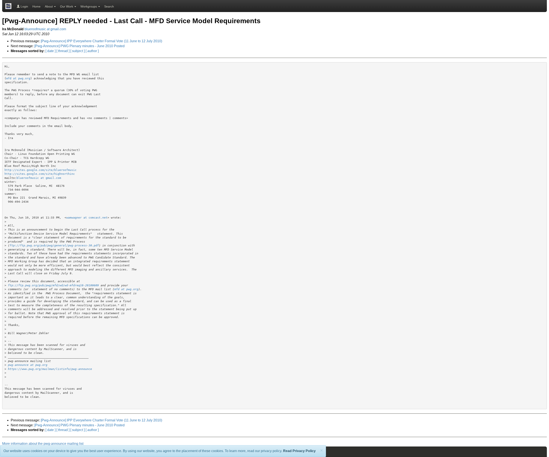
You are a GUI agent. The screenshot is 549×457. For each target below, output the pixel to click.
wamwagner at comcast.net (86, 217)
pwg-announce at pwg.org (27, 365)
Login (24, 6)
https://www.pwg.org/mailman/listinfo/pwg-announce (50, 369)
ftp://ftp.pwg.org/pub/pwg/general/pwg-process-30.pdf (54, 245)
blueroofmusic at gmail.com (45, 29)
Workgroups (89, 6)
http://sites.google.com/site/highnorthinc (40, 173)
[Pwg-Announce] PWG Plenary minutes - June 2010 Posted (79, 46)
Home (36, 6)
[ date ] (50, 51)
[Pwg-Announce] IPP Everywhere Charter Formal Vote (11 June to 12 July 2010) (101, 41)
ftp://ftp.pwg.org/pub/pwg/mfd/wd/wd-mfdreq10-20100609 (53, 285)
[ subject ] (77, 51)
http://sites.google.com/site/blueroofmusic (41, 170)
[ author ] (92, 51)
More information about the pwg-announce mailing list (42, 443)
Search (109, 6)
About (49, 6)
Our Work (67, 6)
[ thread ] (62, 51)
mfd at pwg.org (18, 78)
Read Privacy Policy (299, 451)
